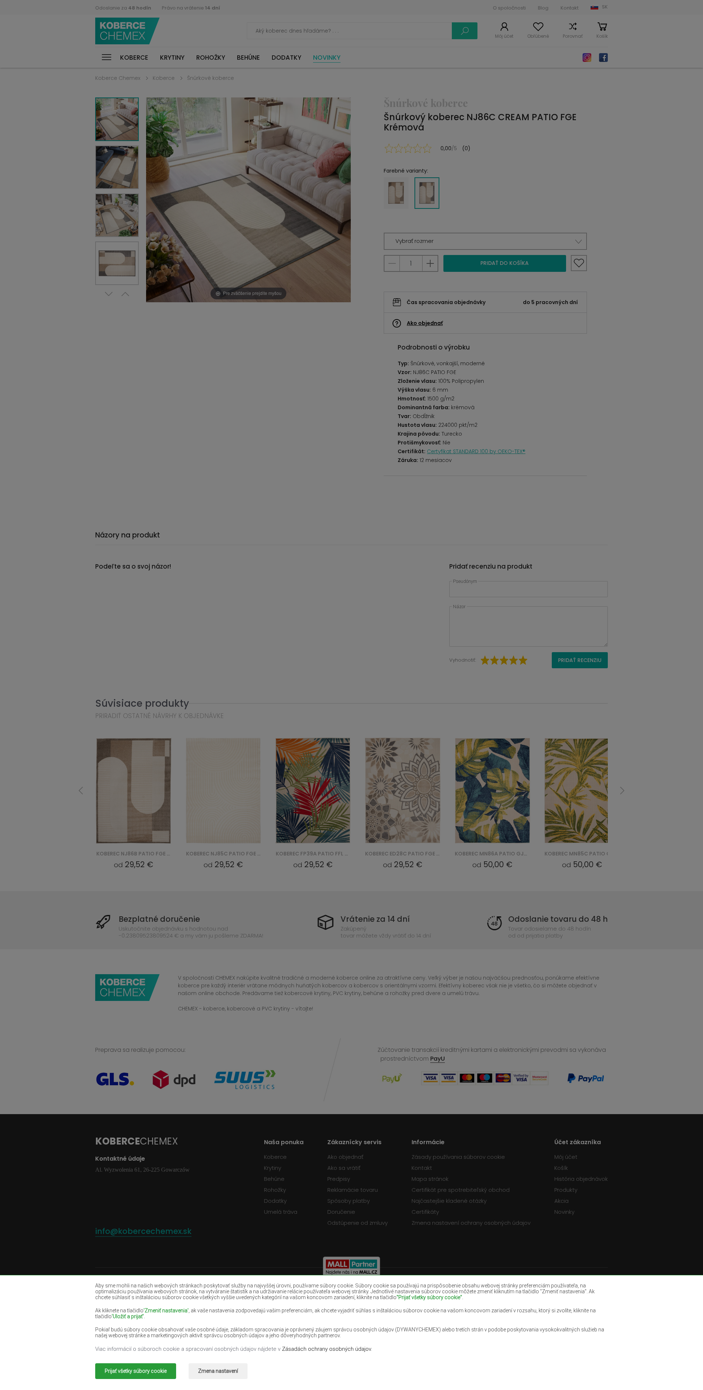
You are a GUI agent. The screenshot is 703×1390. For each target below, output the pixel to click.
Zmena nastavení (218, 1371)
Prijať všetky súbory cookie (136, 1371)
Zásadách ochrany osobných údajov (326, 1349)
